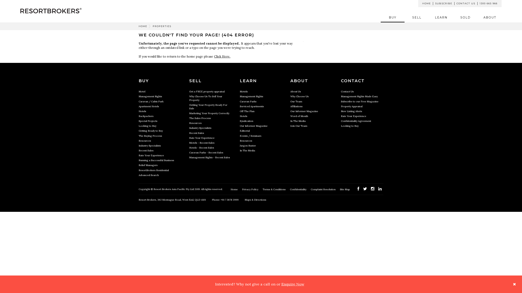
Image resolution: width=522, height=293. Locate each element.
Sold (465, 17)
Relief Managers (148, 165)
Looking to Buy (147, 125)
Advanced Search (149, 175)
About (489, 17)
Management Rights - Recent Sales (209, 157)
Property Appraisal (352, 106)
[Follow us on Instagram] (372, 188)
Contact (353, 80)
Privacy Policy (250, 189)
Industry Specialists (150, 145)
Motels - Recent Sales (202, 142)
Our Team (296, 101)
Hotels (142, 111)
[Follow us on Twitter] (365, 188)
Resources (145, 140)
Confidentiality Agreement (356, 120)
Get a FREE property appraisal (207, 91)
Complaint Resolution (323, 189)
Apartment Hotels (149, 106)
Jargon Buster (248, 145)
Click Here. (222, 56)
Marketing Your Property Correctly (209, 113)
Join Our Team (298, 125)
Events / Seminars (250, 135)
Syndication (246, 120)
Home (426, 3)
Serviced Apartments (252, 106)
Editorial (245, 130)
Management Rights (150, 96)
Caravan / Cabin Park (151, 101)
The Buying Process (150, 135)
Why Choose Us (299, 96)
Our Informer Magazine (254, 125)
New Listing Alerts (351, 111)
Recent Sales (146, 150)
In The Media (247, 150)
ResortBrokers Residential (154, 170)
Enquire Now (292, 284)
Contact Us (466, 3)
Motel (142, 91)
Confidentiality (298, 189)
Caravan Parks (248, 101)
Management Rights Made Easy (359, 96)
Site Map (345, 189)
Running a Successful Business (156, 160)
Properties (162, 26)
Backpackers (146, 116)
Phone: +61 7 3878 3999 (225, 199)
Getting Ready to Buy (151, 130)
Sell (416, 17)
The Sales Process (200, 118)
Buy (392, 17)
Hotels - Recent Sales (201, 147)
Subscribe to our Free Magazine (359, 101)
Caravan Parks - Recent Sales (206, 152)
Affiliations (296, 106)
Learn (441, 17)
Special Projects (148, 120)
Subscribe (443, 3)
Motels (244, 91)
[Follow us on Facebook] (358, 188)
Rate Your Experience (151, 155)
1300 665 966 (489, 3)
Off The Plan (247, 111)
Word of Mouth (299, 116)
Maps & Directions (255, 199)
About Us (295, 91)
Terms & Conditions (274, 189)
